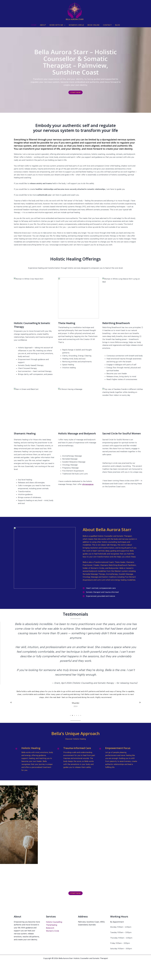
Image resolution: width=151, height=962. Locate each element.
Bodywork (50, 928)
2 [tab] (72, 715)
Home (33, 25)
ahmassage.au (87, 484)
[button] (64, 25)
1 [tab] (70, 715)
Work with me (56, 25)
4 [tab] (77, 715)
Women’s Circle (76, 25)
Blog (117, 25)
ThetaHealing (51, 925)
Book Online (94, 25)
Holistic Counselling (54, 922)
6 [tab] (81, 715)
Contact (107, 25)
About (43, 25)
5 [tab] (79, 715)
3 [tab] (74, 715)
